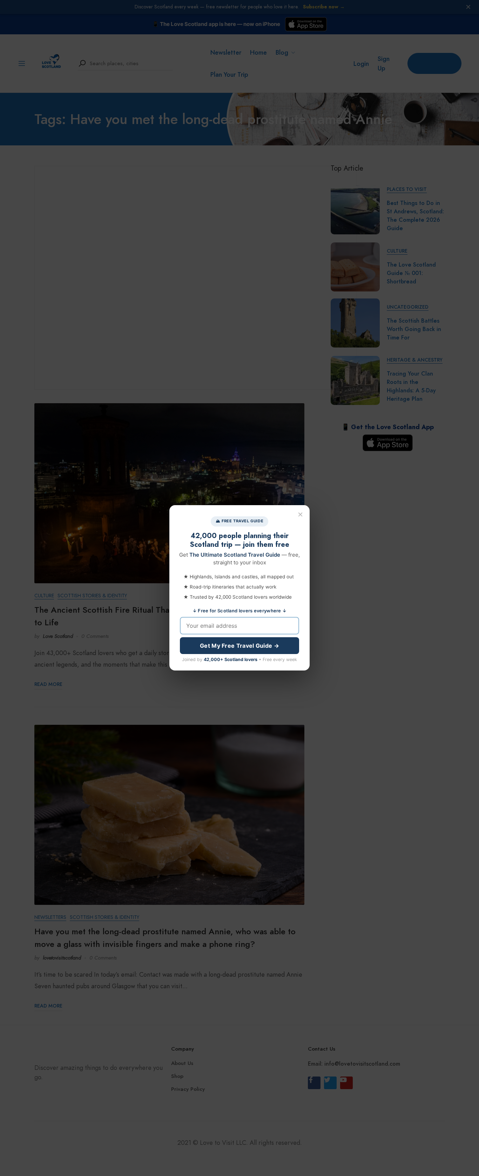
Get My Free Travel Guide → (239, 645)
